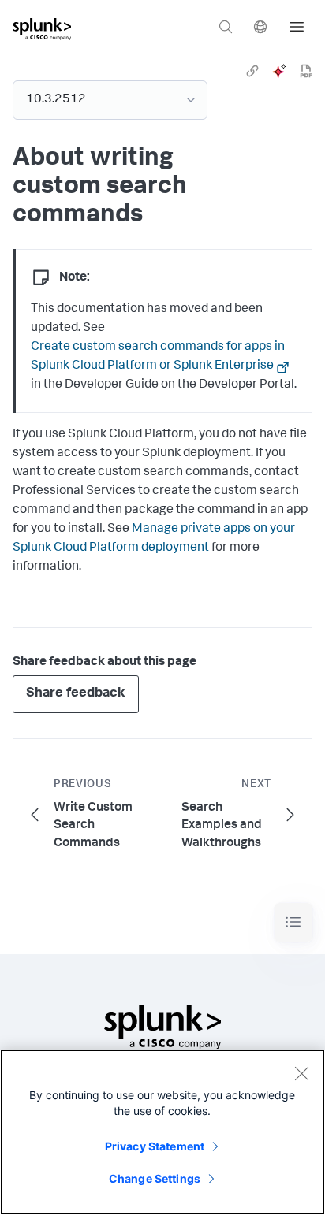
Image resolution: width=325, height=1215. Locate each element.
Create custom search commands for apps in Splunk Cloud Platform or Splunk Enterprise (158, 357)
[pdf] (306, 71)
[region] (162, 1132)
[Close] (301, 1073)
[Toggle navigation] (293, 922)
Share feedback (75, 693)
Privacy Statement (154, 1146)
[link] (252, 71)
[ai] (279, 71)
